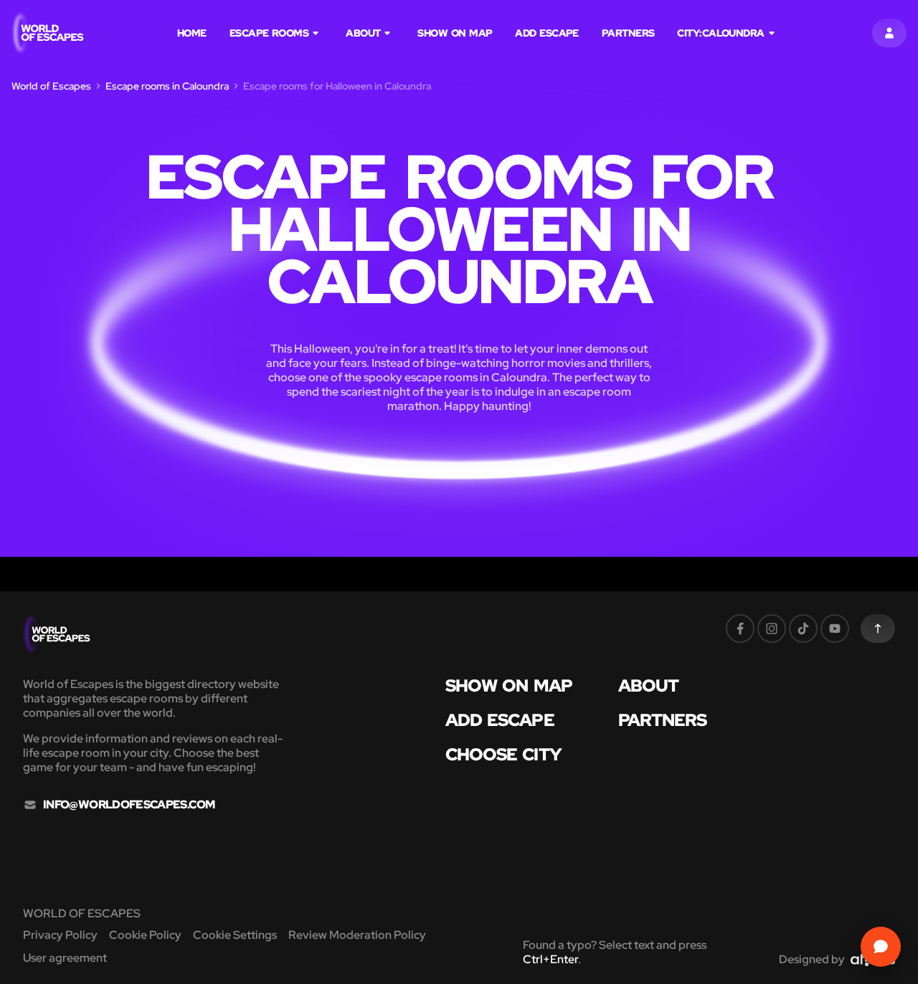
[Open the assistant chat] (881, 947)
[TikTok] (803, 628)
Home (192, 33)
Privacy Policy (60, 934)
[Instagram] (771, 628)
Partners (628, 33)
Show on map (454, 33)
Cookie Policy (145, 934)
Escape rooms (269, 33)
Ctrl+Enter (550, 959)
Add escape (547, 33)
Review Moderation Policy (357, 934)
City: (720, 33)
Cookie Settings (235, 934)
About (363, 33)
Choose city (503, 754)
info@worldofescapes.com (128, 805)
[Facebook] (740, 628)
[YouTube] (834, 628)
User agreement (65, 957)
